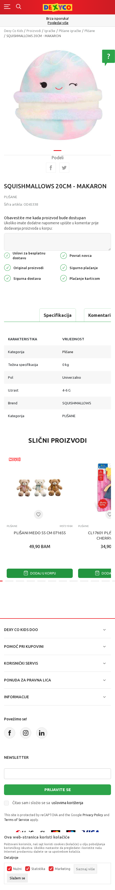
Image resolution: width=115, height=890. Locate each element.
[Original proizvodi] (7, 267)
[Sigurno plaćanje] (63, 267)
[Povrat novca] (63, 255)
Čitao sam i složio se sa (47, 803)
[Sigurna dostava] (7, 278)
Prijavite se (57, 789)
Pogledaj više (58, 23)
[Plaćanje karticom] (63, 278)
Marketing (62, 869)
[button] (38, 514)
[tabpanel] (57, 94)
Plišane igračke (70, 31)
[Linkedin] (41, 733)
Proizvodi (33, 31)
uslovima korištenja (67, 803)
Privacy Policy (93, 815)
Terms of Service (16, 819)
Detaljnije (11, 857)
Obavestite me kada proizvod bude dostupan (45, 217)
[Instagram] (25, 733)
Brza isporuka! (57, 18)
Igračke (49, 31)
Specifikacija (58, 315)
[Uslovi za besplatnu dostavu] (7, 255)
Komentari (99, 315)
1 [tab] (57, 150)
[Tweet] (64, 167)
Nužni (17, 869)
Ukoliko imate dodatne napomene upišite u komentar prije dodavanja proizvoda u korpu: (51, 225)
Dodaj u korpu (42, 573)
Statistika (38, 869)
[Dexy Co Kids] (57, 7)
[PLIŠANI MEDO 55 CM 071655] (39, 487)
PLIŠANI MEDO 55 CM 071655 (40, 532)
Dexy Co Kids (13, 31)
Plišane (90, 31)
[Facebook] (51, 167)
